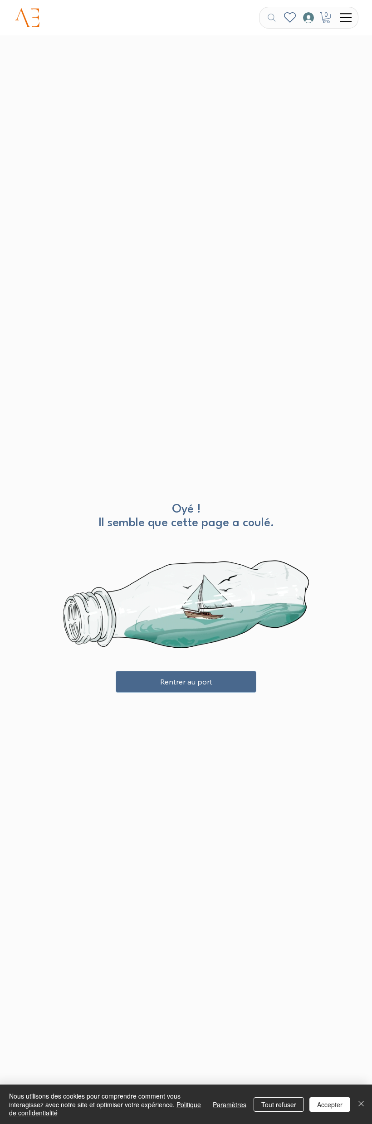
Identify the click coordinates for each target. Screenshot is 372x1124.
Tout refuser (278, 1104)
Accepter (330, 1104)
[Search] (272, 17)
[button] (326, 17)
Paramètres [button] (229, 1104)
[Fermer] (361, 1104)
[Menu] (346, 18)
